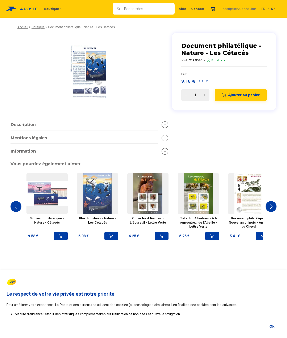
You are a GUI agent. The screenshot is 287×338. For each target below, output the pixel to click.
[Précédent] (16, 206)
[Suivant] (271, 206)
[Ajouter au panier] (61, 236)
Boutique (51, 8)
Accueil (22, 27)
